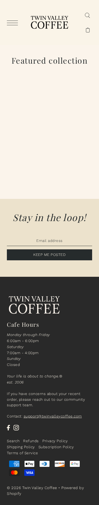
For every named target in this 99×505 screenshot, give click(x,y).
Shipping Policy (21, 447)
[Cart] (88, 29)
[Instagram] (16, 428)
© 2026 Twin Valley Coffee (32, 488)
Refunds (31, 441)
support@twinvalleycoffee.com (53, 416)
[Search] (87, 15)
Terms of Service (22, 453)
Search (13, 441)
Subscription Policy (56, 447)
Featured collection (50, 60)
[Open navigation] (14, 22)
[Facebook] (8, 428)
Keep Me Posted (49, 254)
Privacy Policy (55, 441)
